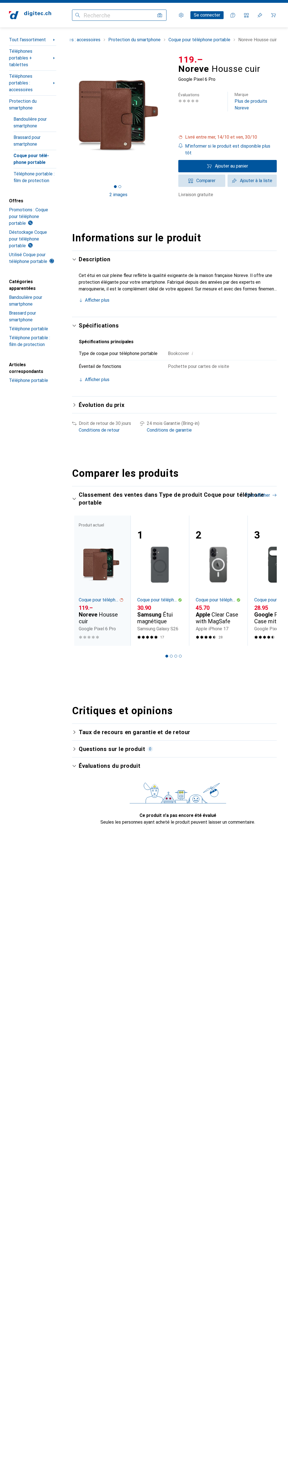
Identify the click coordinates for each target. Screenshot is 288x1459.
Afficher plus (97, 300)
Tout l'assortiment (27, 39)
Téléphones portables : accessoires (21, 83)
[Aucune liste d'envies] (259, 15)
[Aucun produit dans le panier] (273, 15)
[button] (227, 137)
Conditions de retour (99, 430)
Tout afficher (257, 495)
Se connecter (207, 15)
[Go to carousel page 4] (180, 656)
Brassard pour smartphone (27, 141)
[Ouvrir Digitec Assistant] (232, 15)
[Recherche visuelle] (159, 15)
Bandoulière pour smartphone (30, 122)
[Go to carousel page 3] (175, 656)
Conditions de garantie (169, 430)
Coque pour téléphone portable (31, 159)
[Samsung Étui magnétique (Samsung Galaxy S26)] (159, 581)
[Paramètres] (181, 15)
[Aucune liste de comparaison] (246, 15)
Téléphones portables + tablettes (20, 58)
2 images (118, 194)
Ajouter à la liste (256, 180)
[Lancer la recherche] (77, 15)
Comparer (205, 180)
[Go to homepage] (30, 15)
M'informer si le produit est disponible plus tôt (227, 149)
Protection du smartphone (23, 105)
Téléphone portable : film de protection (34, 177)
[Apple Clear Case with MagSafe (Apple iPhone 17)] (218, 581)
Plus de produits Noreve (251, 101)
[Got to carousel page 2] (119, 186)
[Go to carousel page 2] (171, 656)
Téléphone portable (28, 328)
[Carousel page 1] (166, 656)
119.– (190, 59)
